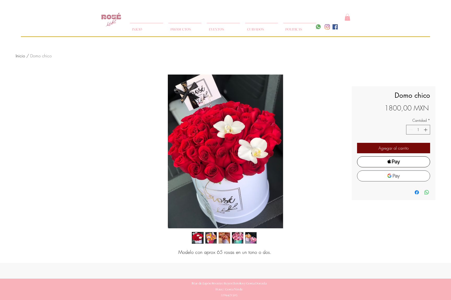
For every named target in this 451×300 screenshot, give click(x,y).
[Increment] (426, 129)
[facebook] (335, 26)
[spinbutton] (418, 129)
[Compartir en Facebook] (417, 192)
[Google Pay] (393, 175)
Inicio (20, 56)
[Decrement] (410, 129)
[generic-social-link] (327, 26)
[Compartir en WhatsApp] (427, 192)
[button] (347, 17)
